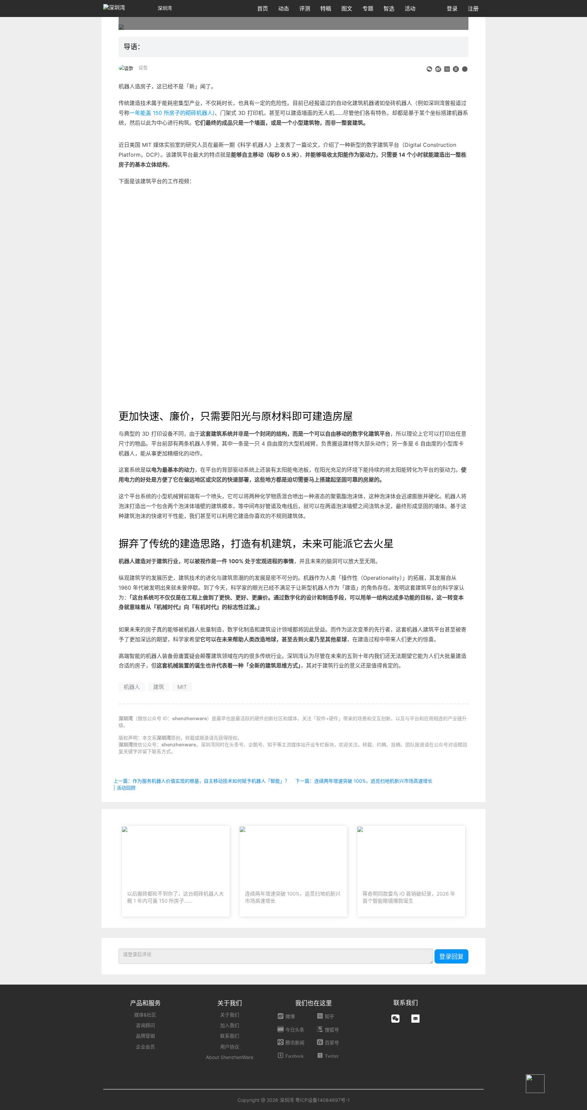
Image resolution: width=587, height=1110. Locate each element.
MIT (182, 686)
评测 (304, 8)
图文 (346, 8)
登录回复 (451, 956)
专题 (367, 8)
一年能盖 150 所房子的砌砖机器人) (172, 112)
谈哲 (143, 67)
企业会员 (145, 1047)
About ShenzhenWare (229, 1057)
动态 (283, 8)
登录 (452, 8)
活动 (410, 8)
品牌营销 (145, 1036)
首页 (262, 8)
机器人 (132, 686)
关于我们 (229, 1015)
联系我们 (229, 1036)
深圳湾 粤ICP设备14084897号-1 (315, 1100)
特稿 (325, 8)
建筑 (158, 686)
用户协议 (229, 1047)
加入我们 (229, 1025)
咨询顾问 (145, 1025)
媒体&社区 (145, 1015)
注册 (473, 8)
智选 (389, 8)
